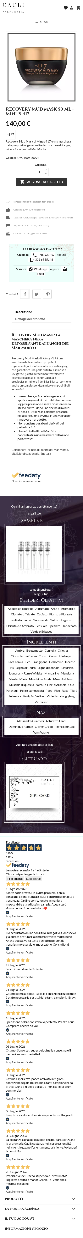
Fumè (27, 620)
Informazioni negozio (26, 1229)
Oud (71, 684)
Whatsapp (40, 269)
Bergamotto (34, 650)
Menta (13, 679)
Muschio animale (40, 679)
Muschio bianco (63, 679)
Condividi (25, 294)
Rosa (65, 690)
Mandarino (51, 673)
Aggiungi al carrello (41, 182)
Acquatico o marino (21, 608)
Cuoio (53, 656)
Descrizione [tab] (23, 312)
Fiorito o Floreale (60, 614)
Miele (23, 679)
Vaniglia (28, 696)
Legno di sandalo (48, 667)
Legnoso (66, 620)
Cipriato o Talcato (23, 614)
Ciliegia (63, 650)
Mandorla (67, 673)
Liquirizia (67, 667)
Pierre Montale (64, 726)
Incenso (70, 662)
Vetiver (40, 696)
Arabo (55, 608)
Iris (11, 667)
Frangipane (39, 662)
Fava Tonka (15, 662)
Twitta (36, 294)
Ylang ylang (67, 696)
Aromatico (68, 608)
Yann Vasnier (41, 732)
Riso (57, 690)
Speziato (54, 626)
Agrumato (42, 608)
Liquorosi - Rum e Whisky (25, 673)
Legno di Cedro (26, 667)
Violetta (52, 696)
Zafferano (41, 702)
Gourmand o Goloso (46, 620)
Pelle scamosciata (32, 690)
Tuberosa (14, 696)
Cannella (50, 650)
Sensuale (41, 626)
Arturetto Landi (56, 721)
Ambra (20, 650)
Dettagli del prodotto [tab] (30, 319)
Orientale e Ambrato (20, 626)
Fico (27, 662)
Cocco (43, 656)
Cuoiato (42, 614)
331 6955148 (41, 260)
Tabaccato (69, 626)
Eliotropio (65, 656)
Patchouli (12, 690)
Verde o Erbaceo (41, 631)
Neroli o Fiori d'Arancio (51, 684)
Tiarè (73, 690)
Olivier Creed (44, 726)
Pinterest (47, 294)
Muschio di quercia (21, 684)
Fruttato (16, 620)
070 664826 (43, 255)
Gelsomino (56, 662)
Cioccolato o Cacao (24, 656)
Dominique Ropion (20, 726)
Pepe (49, 690)
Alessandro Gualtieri (30, 721)
